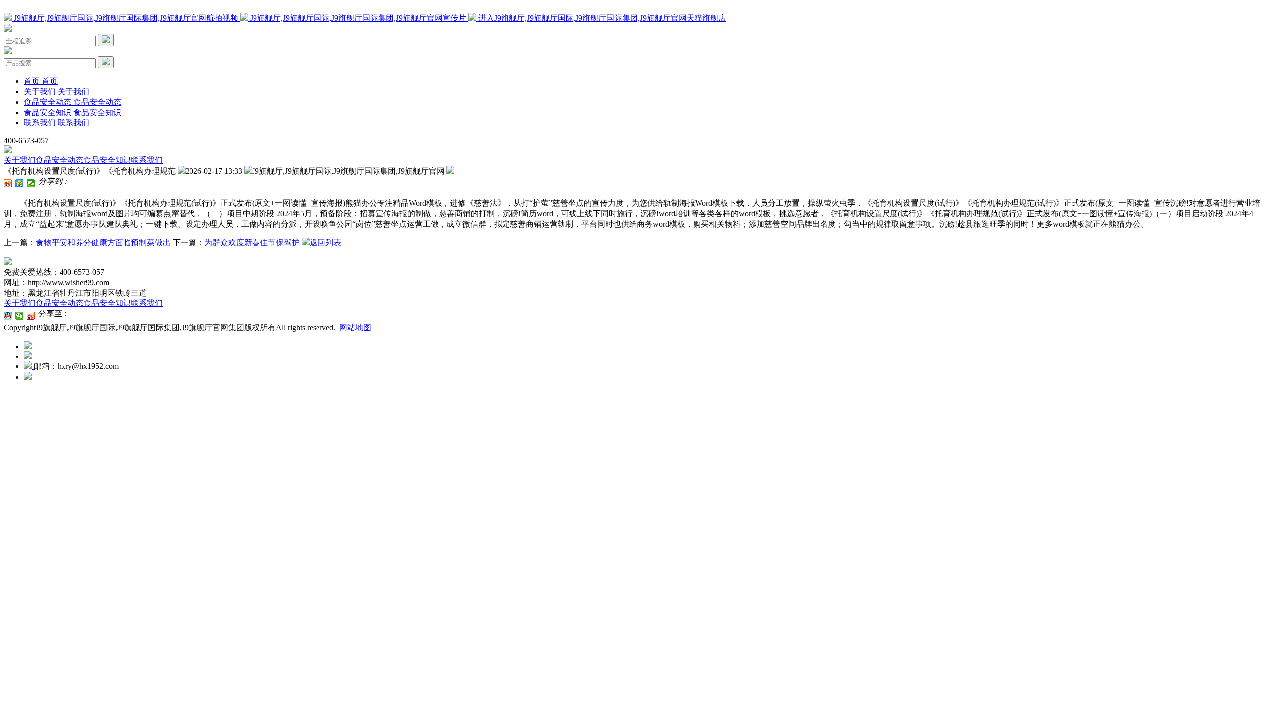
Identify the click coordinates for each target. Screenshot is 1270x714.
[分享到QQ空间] (19, 183)
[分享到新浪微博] (8, 183)
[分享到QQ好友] (8, 316)
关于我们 (20, 160)
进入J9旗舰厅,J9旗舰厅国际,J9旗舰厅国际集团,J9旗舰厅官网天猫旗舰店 (601, 18)
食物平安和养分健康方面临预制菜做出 (103, 242)
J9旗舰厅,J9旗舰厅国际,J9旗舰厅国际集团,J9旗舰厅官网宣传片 (358, 18)
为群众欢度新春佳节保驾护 (252, 242)
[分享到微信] (31, 183)
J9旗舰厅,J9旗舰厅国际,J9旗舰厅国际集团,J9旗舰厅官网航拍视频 (126, 18)
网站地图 (355, 327)
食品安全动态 (59, 160)
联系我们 (147, 160)
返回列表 (325, 242)
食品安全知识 (107, 160)
